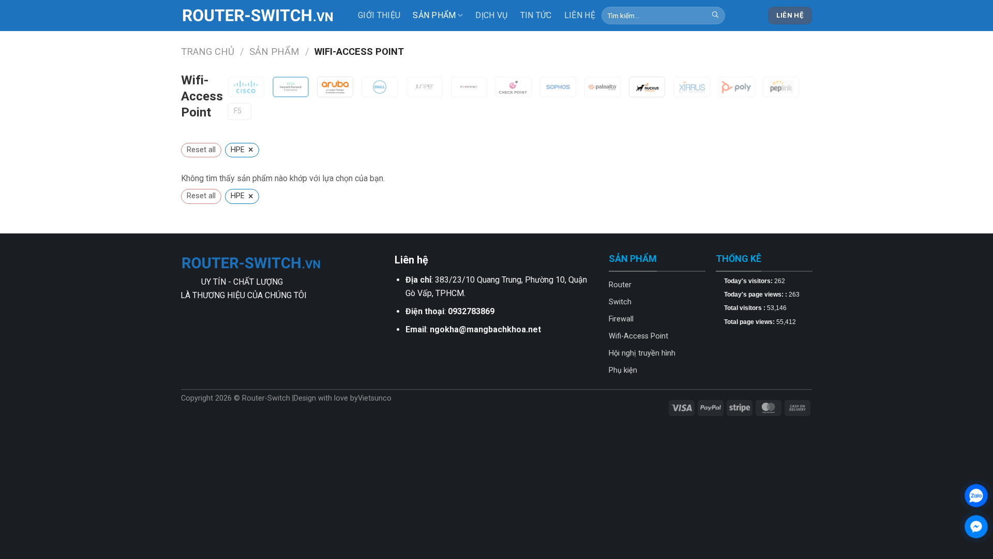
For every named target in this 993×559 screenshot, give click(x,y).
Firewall (621, 319)
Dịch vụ (491, 15)
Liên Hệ (579, 15)
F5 (238, 111)
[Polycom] (736, 87)
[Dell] (380, 87)
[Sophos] (558, 87)
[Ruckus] (647, 87)
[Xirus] (692, 87)
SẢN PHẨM (434, 15)
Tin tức (536, 15)
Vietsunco (375, 398)
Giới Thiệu (379, 15)
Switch (620, 302)
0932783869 (471, 311)
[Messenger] (976, 526)
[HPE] (291, 87)
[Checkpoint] (513, 87)
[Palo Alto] (602, 87)
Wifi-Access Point (638, 336)
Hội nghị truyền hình (642, 353)
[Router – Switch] (258, 15)
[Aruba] (335, 87)
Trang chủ (207, 51)
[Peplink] (781, 87)
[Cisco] (246, 87)
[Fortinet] (469, 87)
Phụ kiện (623, 370)
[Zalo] (976, 495)
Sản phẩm (274, 51)
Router (620, 285)
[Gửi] (715, 15)
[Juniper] (425, 87)
